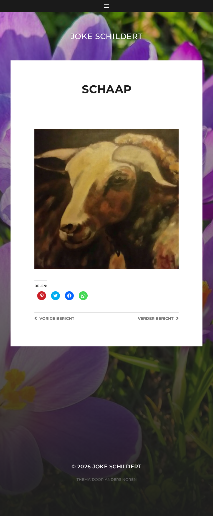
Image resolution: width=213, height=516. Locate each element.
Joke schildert (107, 36)
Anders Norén (121, 479)
